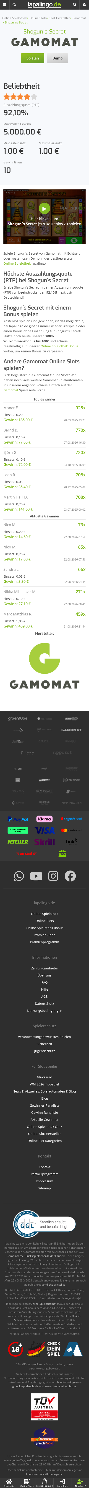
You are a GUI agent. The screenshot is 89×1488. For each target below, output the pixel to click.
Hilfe (44, 989)
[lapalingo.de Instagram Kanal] (53, 876)
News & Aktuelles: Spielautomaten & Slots (44, 1091)
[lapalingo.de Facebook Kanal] (70, 876)
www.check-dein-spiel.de (60, 1386)
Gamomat (10, 390)
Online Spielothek (17, 263)
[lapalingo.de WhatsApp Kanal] (19, 876)
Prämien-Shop (44, 935)
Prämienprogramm (44, 942)
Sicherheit (44, 1044)
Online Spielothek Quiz (44, 1126)
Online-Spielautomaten (45, 1304)
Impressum (44, 1181)
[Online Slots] (44, 42)
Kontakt (44, 1167)
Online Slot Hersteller (44, 1134)
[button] (5, 5)
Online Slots (44, 921)
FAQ (45, 982)
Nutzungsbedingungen (44, 1010)
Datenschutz (44, 1003)
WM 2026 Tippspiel (44, 1084)
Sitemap (44, 1188)
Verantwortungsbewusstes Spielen (44, 1037)
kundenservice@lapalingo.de (44, 1474)
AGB (44, 996)
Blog (44, 1098)
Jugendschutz (44, 1051)
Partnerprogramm (44, 1174)
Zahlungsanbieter (44, 968)
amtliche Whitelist (53, 1284)
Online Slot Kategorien (44, 1141)
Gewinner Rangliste (45, 1105)
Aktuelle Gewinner (45, 1119)
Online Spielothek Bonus (59, 346)
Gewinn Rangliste (44, 1112)
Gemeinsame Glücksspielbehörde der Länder (35, 1256)
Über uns (44, 975)
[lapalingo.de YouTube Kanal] (36, 876)
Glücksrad (44, 1077)
